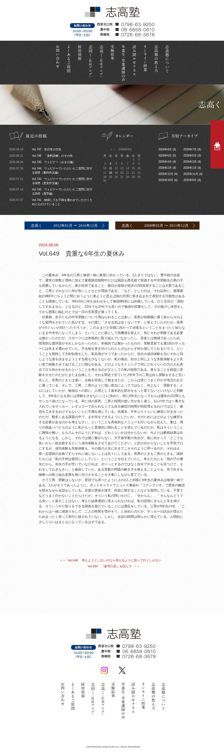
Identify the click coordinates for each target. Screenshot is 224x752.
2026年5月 (190, 155)
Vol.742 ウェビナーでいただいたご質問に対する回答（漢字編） (51, 191)
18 (110, 172)
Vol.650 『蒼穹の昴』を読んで (114, 566)
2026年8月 (165, 149)
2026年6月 (165, 155)
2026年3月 (190, 161)
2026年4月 (165, 161)
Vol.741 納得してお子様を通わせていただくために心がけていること (51, 202)
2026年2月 (165, 167)
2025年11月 (190, 174)
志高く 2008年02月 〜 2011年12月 (155, 225)
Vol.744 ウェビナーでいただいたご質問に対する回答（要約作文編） (51, 170)
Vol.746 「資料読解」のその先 (41, 155)
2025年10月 (165, 180)
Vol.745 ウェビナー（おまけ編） (42, 162)
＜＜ (113, 149)
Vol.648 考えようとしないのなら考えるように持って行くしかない (110, 560)
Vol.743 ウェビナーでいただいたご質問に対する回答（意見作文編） (51, 181)
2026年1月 (190, 167)
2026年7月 (190, 149)
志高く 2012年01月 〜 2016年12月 (64, 225)
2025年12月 (165, 174)
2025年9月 (190, 180)
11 (110, 168)
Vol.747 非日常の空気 (35, 149)
